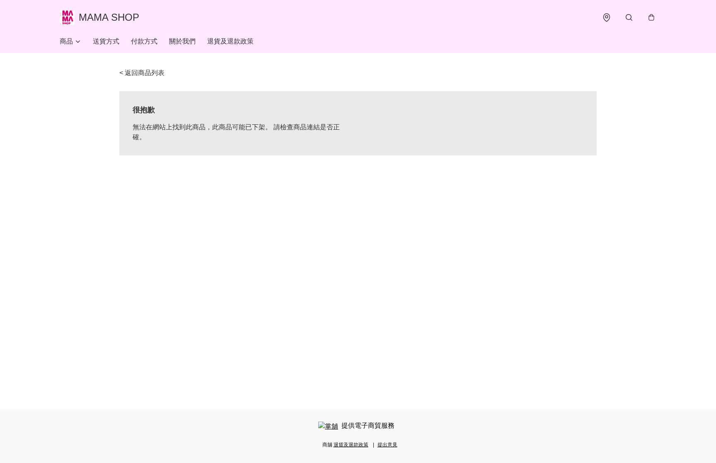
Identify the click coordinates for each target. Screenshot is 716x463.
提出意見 (387, 445)
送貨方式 (106, 41)
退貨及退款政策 (230, 41)
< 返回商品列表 (141, 72)
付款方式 (144, 41)
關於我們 (182, 41)
